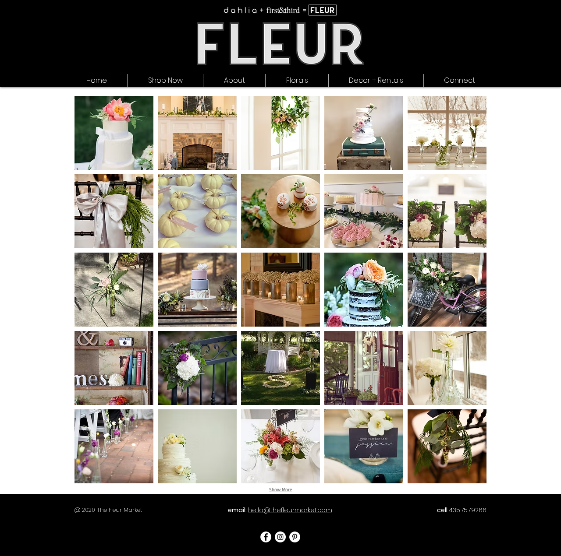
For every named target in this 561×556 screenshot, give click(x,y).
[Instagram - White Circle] (280, 536)
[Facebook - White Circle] (265, 536)
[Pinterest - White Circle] (294, 536)
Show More (280, 489)
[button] (459, 80)
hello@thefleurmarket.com (290, 510)
